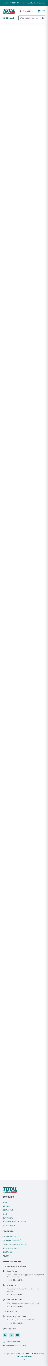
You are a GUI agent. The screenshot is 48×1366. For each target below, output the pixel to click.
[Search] (43, 18)
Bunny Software (25, 1356)
